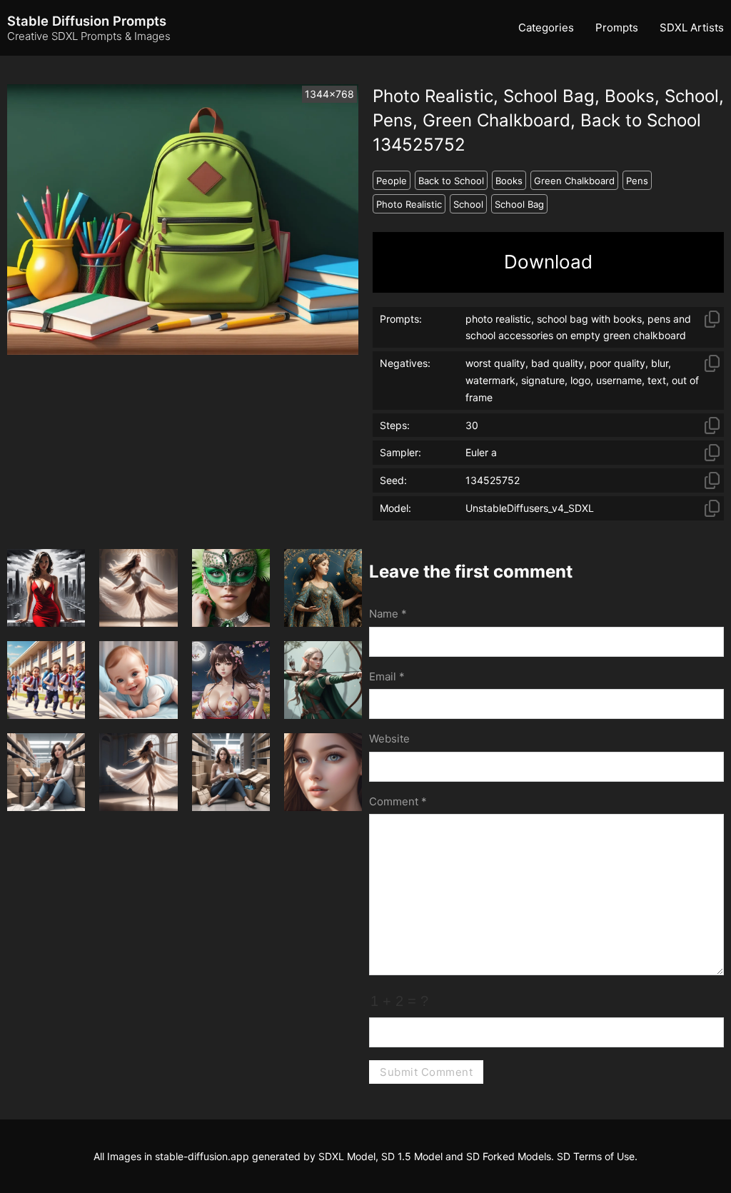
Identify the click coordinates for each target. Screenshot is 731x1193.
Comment (398, 801)
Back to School (451, 180)
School (468, 204)
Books (509, 180)
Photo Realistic (409, 204)
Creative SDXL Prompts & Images (89, 36)
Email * (387, 676)
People (391, 180)
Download (548, 262)
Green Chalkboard (574, 180)
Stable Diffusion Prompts (86, 20)
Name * (388, 613)
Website (389, 738)
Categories (546, 27)
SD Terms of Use (596, 1156)
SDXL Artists (692, 27)
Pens (637, 180)
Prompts (616, 27)
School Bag (519, 204)
